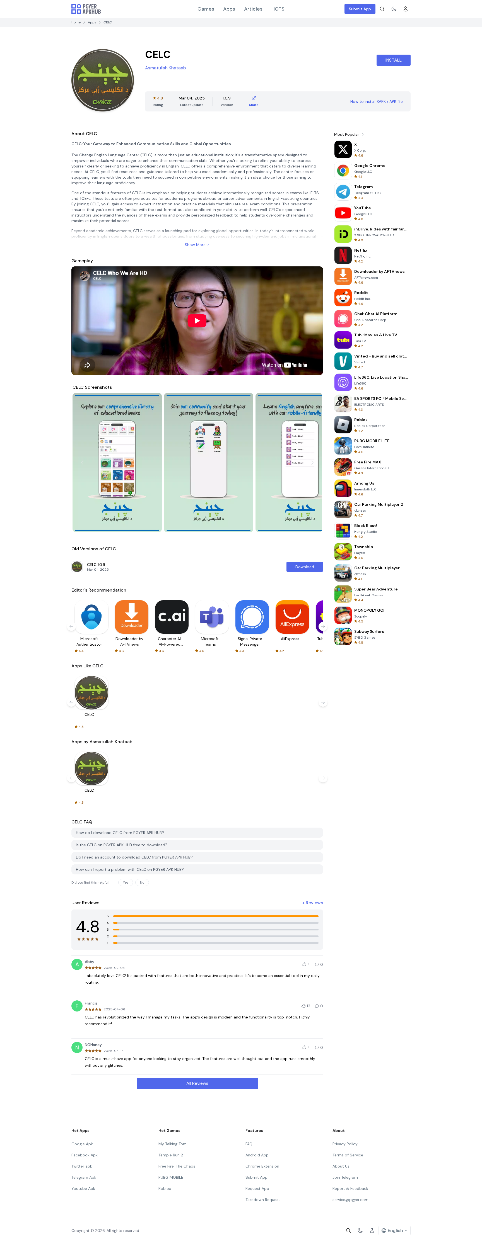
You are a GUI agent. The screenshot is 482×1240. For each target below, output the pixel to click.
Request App (257, 1188)
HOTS (278, 9)
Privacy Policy (345, 1143)
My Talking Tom (172, 1143)
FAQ (248, 1143)
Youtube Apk (83, 1188)
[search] (382, 9)
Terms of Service (347, 1155)
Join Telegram (345, 1177)
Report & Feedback (350, 1188)
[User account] (406, 9)
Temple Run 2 (170, 1155)
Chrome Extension (262, 1166)
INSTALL (393, 60)
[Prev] (82, 463)
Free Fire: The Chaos (176, 1166)
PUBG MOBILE (170, 1177)
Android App (257, 1155)
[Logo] (86, 8)
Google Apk (82, 1143)
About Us (341, 1166)
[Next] (312, 463)
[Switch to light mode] (394, 9)
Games (205, 9)
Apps (229, 9)
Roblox (164, 1188)
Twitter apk (81, 1166)
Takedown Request (262, 1199)
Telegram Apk (83, 1177)
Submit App (360, 8)
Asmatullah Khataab (165, 68)
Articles (253, 9)
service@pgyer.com (350, 1199)
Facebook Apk (84, 1155)
